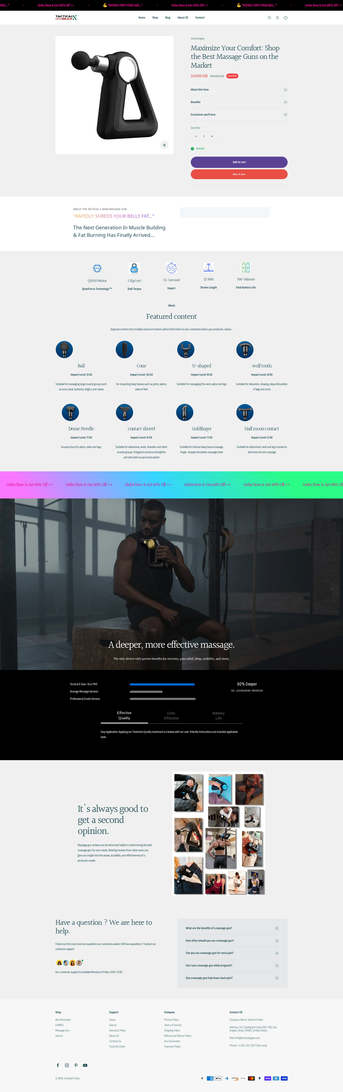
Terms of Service (173, 1025)
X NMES (59, 1025)
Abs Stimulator (63, 1019)
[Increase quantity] (212, 136)
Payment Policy (172, 1046)
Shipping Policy (172, 1030)
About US (183, 17)
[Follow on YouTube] (85, 1065)
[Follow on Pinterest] (76, 1065)
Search (59, 1036)
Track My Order (117, 1046)
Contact (200, 17)
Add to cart (239, 162)
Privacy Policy (171, 1019)
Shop (155, 17)
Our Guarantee (172, 1041)
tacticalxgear (198, 38)
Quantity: (196, 128)
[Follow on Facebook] (57, 1065)
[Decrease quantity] (196, 136)
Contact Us (115, 1041)
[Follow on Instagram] (66, 1065)
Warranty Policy (117, 1030)
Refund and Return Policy (177, 1036)
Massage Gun (62, 1030)
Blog (167, 17)
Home (141, 17)
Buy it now (239, 174)
